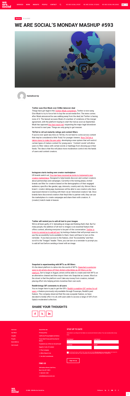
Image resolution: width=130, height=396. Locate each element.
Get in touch (14, 345)
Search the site (43, 329)
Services (20, 4)
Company (69, 344)
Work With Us (15, 342)
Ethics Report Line (46, 353)
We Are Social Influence (110, 4)
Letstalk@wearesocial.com (47, 376)
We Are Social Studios (91, 4)
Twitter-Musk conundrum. (66, 111)
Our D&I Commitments (47, 356)
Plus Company (45, 350)
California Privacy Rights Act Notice (49, 336)
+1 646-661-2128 (43, 373)
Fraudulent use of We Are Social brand (50, 344)
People (44, 4)
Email (96, 344)
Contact (53, 4)
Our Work (14, 332)
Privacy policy (43, 332)
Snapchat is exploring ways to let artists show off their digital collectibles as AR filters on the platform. (64, 270)
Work (28, 4)
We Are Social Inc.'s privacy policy (102, 352)
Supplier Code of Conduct (46, 347)
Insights (36, 4)
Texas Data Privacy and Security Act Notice (49, 340)
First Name (70, 339)
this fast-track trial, (56, 124)
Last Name (97, 339)
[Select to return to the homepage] (5, 5)
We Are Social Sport (73, 4)
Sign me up (73, 360)
